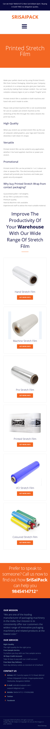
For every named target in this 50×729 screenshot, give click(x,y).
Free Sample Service (11, 650)
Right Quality (8, 644)
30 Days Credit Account (12, 656)
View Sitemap (42, 726)
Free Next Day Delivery (12, 662)
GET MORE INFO (25, 297)
